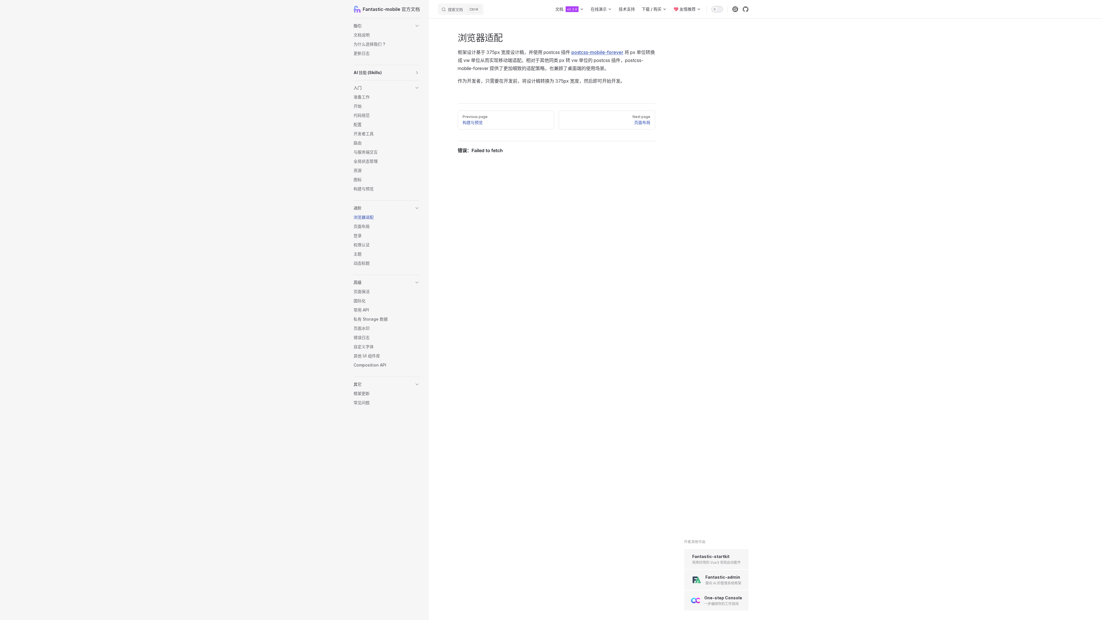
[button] (387, 25)
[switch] (717, 9)
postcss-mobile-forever (597, 52)
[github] (745, 9)
